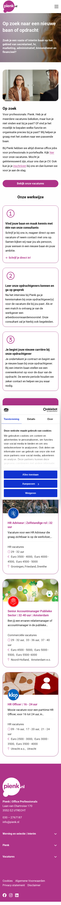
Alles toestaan (30, 474)
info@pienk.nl (11, 822)
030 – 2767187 (12, 817)
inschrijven (19, 166)
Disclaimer (34, 885)
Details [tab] (31, 419)
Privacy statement (14, 885)
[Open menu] (55, 6)
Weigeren (30, 493)
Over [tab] (50, 419)
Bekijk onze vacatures (30, 183)
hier (52, 152)
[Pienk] (15, 6)
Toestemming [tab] (11, 419)
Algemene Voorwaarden (30, 880)
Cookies (8, 880)
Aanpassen (28, 483)
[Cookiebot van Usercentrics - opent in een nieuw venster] (43, 410)
